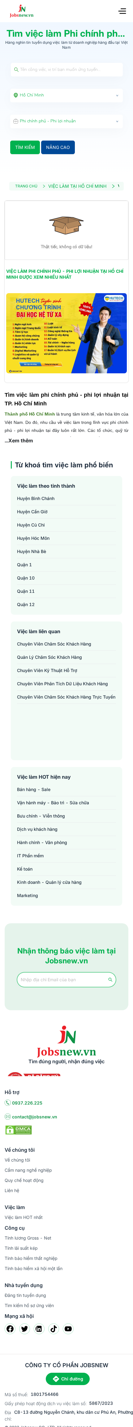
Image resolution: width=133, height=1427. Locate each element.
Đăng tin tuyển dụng (25, 1295)
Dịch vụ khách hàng (37, 829)
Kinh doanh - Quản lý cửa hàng (49, 882)
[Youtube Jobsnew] (68, 1328)
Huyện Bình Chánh (35, 498)
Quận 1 (24, 564)
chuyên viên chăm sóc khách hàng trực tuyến (66, 696)
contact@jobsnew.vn (34, 1116)
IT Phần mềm (30, 855)
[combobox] (66, 95)
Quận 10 (26, 577)
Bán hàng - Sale (33, 789)
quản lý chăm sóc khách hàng (49, 657)
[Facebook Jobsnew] (10, 1328)
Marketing (27, 895)
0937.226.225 (27, 1102)
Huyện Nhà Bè (31, 551)
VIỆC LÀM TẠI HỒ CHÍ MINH (77, 186)
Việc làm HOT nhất (24, 1217)
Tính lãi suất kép (21, 1248)
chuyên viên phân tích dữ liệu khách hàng (62, 683)
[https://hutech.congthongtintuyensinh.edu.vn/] (66, 333)
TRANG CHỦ (26, 186)
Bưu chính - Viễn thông (41, 815)
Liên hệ (12, 1190)
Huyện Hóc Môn (33, 538)
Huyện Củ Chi (31, 524)
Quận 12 (26, 604)
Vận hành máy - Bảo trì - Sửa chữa (53, 802)
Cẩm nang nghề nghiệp (28, 1170)
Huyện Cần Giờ (32, 511)
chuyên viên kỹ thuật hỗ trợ (47, 670)
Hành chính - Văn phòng (42, 842)
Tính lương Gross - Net (28, 1237)
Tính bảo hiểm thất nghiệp (31, 1258)
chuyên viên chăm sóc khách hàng (54, 643)
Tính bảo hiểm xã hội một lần (33, 1268)
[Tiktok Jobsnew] (53, 1328)
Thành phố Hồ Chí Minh (30, 414)
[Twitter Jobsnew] (24, 1328)
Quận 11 (26, 591)
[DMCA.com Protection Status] (18, 1129)
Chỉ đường (72, 1378)
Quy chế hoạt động (24, 1180)
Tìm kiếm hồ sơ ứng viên (29, 1305)
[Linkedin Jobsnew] (39, 1328)
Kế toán (24, 868)
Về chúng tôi (17, 1160)
